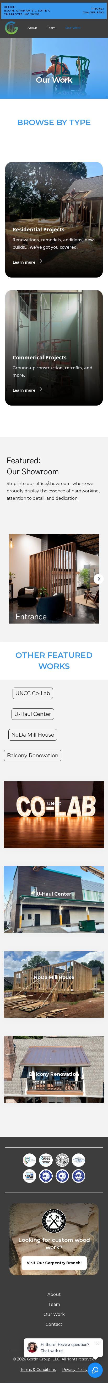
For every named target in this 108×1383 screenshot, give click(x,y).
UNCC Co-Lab (32, 693)
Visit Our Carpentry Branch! (54, 1262)
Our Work (72, 28)
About (32, 28)
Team (51, 28)
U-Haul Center (32, 714)
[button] (99, 580)
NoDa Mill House (32, 735)
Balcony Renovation (32, 755)
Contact (54, 1324)
